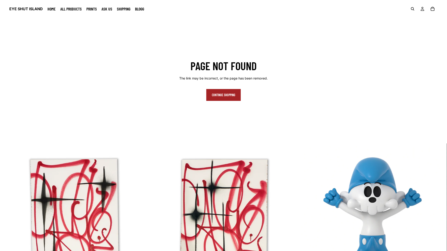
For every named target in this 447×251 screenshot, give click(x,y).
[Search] (412, 9)
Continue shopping (223, 95)
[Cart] (432, 9)
